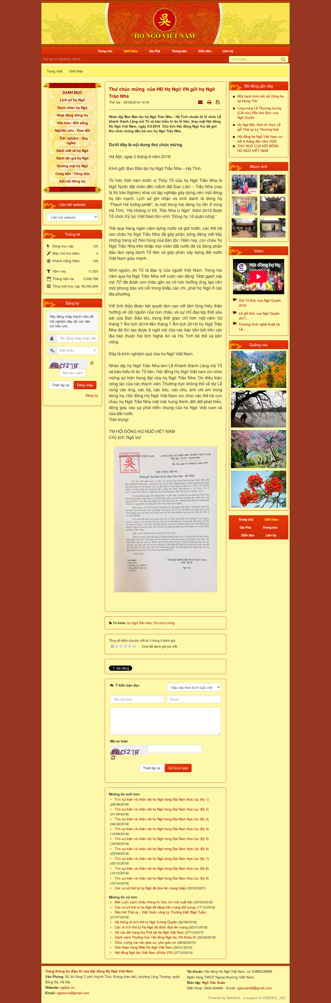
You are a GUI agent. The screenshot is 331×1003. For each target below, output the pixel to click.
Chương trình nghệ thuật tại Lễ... (259, 326)
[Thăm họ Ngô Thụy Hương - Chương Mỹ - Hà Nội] (272, 227)
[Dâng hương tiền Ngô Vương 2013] (244, 183)
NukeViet (233, 997)
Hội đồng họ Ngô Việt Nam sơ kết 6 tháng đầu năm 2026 (259, 139)
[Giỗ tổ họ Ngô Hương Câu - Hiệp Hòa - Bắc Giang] (244, 205)
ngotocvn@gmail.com (73, 992)
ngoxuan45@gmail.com (254, 987)
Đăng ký (92, 395)
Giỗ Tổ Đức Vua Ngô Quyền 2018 (260, 303)
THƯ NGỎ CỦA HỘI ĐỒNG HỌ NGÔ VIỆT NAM (258, 148)
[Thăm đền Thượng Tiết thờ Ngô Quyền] (244, 227)
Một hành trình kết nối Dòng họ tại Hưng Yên (260, 98)
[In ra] (209, 101)
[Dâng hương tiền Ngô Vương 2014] (272, 183)
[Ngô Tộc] (164, 22)
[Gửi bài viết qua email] (201, 101)
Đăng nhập (85, 384)
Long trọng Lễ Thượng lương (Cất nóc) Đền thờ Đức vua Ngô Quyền (259, 113)
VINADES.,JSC (274, 997)
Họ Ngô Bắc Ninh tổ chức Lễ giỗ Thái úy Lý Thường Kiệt (259, 127)
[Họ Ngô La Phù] (272, 205)
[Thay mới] (92, 363)
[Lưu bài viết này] (218, 101)
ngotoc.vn (67, 987)
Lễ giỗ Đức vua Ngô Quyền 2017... (259, 316)
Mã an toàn (119, 741)
